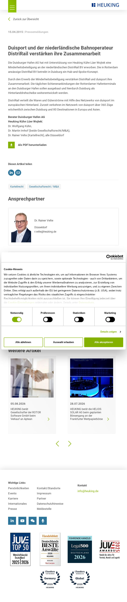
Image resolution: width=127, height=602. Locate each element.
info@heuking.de (88, 491)
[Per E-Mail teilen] (18, 173)
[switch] (48, 319)
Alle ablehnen (23, 342)
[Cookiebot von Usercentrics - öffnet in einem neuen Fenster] (108, 257)
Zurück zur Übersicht (26, 19)
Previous (57, 443)
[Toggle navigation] (12, 6)
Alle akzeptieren (103, 342)
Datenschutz (86, 302)
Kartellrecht (16, 186)
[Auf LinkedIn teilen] (11, 173)
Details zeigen (108, 331)
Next (69, 443)
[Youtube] (22, 521)
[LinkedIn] (12, 521)
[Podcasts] (43, 521)
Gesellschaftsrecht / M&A (44, 186)
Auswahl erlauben (63, 342)
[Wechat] (33, 521)
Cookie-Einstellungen (21, 302)
